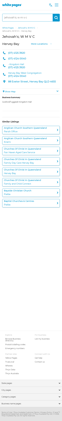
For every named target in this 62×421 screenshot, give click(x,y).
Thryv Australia (12, 373)
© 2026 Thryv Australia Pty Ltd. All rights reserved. (30, 415)
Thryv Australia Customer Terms (27, 412)
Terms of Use (7, 412)
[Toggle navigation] (56, 5)
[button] (31, 92)
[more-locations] (51, 43)
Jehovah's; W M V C (27, 28)
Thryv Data (10, 369)
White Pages (8, 28)
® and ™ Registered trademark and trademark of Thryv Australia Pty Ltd (31, 413)
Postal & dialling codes (15, 344)
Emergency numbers (15, 348)
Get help (38, 358)
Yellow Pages (11, 358)
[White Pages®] (12, 5)
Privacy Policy (46, 412)
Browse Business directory (13, 340)
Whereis (9, 366)
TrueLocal (9, 362)
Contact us (40, 362)
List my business (42, 339)
